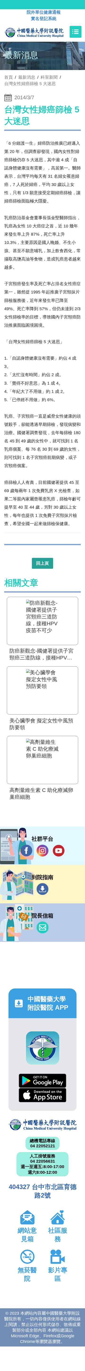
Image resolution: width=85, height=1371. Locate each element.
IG (42, 850)
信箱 (42, 927)
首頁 (8, 77)
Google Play (42, 1081)
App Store (42, 1095)
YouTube (58, 850)
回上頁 (42, 563)
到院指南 (42, 889)
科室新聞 (49, 77)
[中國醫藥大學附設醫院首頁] (41, 31)
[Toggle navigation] (75, 32)
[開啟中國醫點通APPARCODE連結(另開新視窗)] (42, 1048)
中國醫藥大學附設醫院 (42, 1124)
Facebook (26, 850)
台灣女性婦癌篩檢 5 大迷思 (30, 83)
